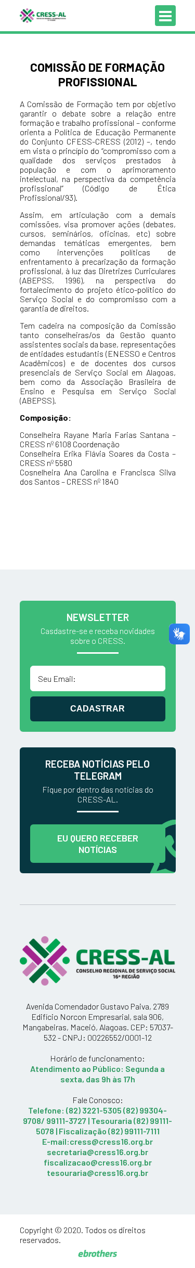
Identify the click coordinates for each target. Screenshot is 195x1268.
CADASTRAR (97, 708)
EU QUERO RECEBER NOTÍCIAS (97, 843)
